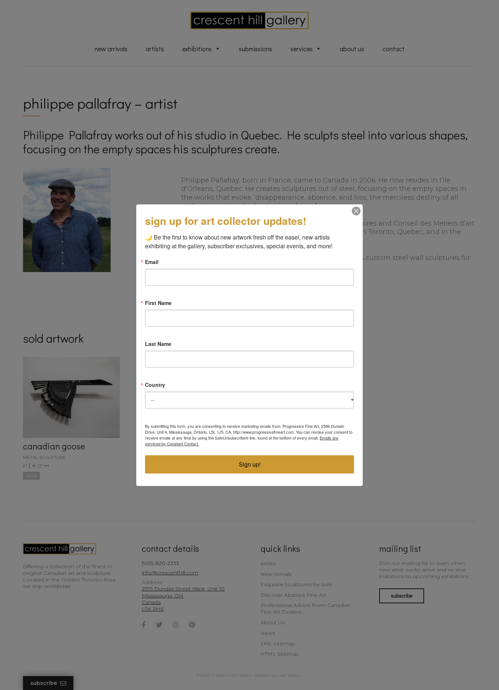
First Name (158, 302)
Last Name (158, 343)
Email (152, 261)
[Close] (356, 211)
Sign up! (249, 464)
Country (155, 384)
